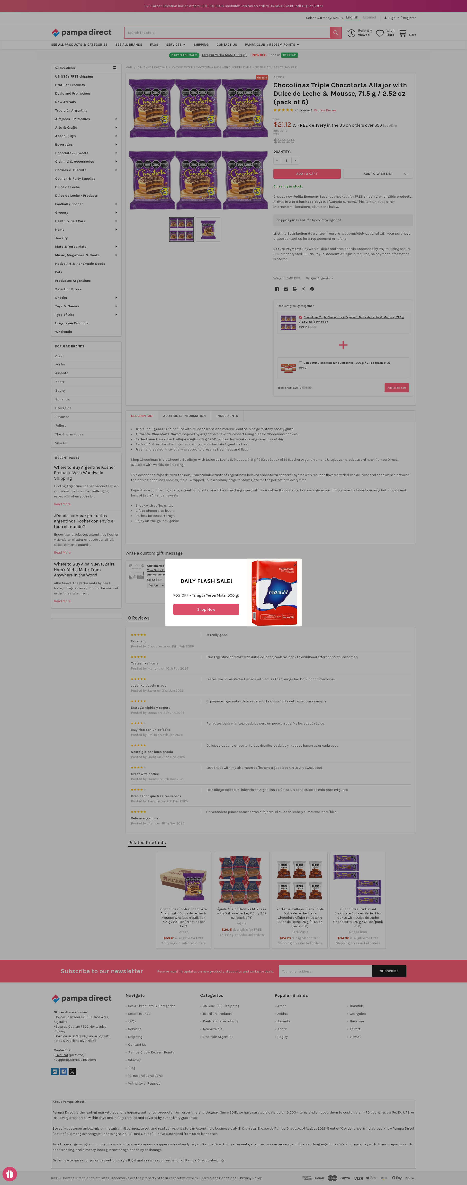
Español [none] (369, 17)
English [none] (352, 17)
